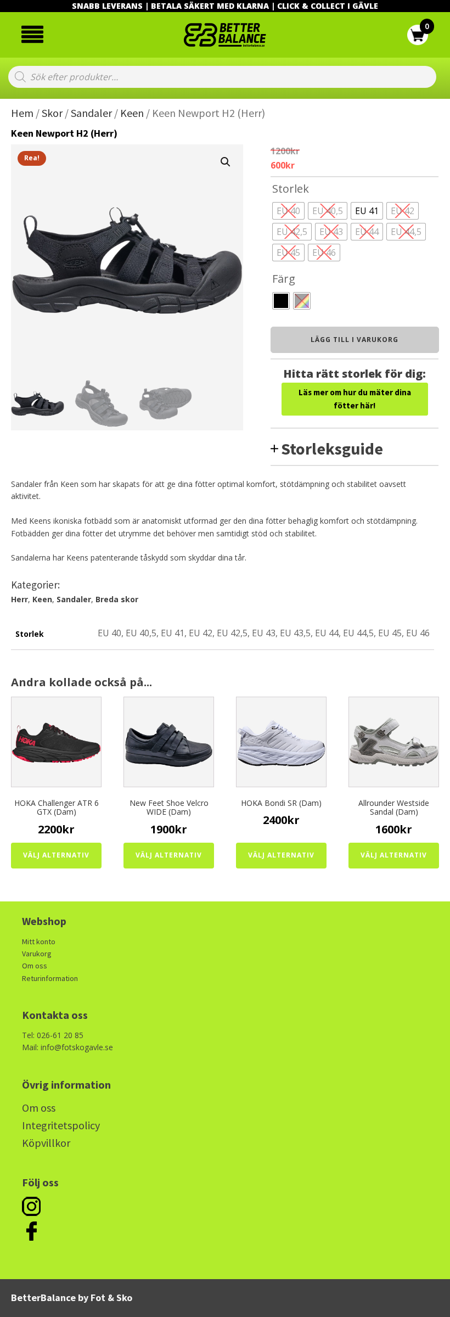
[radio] (288, 211)
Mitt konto (38, 941)
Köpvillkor (46, 1143)
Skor (52, 113)
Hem (22, 113)
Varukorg (37, 954)
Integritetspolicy (61, 1125)
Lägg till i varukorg (354, 339)
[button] (225, 162)
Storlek (290, 188)
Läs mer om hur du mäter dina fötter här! (355, 399)
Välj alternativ (56, 855)
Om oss (34, 966)
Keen (132, 113)
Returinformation (50, 978)
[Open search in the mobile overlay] (222, 77)
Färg (283, 278)
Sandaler (91, 113)
